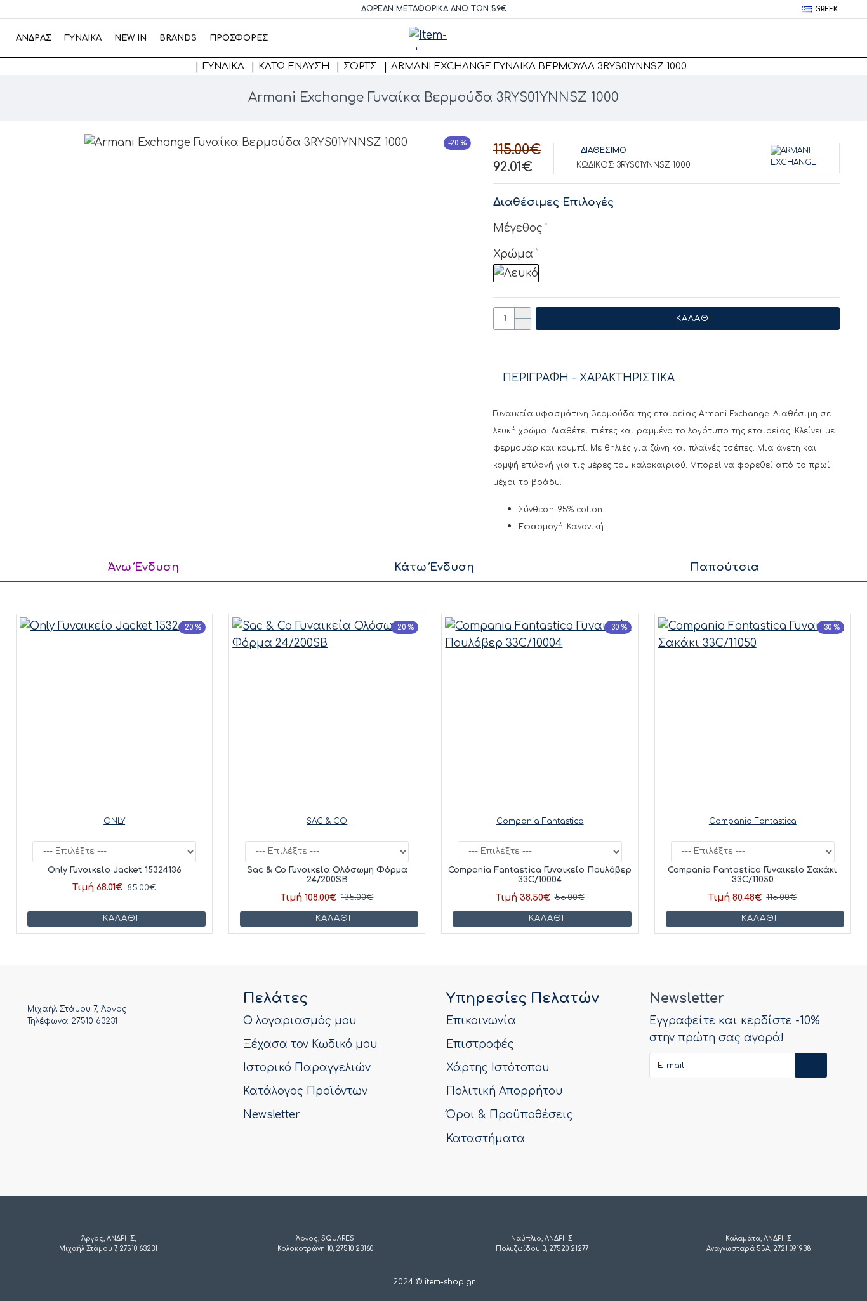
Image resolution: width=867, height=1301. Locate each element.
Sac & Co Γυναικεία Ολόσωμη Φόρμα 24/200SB (327, 875)
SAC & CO (327, 821)
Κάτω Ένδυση (293, 66)
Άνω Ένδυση (143, 567)
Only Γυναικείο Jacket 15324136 (115, 870)
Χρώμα (513, 254)
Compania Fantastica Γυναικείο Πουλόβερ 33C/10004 (540, 875)
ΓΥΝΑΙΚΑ (223, 66)
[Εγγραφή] (811, 1065)
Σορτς (360, 66)
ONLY (114, 821)
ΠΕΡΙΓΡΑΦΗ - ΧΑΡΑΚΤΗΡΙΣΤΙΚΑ (589, 378)
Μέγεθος (518, 228)
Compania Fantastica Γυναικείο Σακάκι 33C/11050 (752, 875)
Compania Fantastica (540, 821)
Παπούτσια (724, 567)
